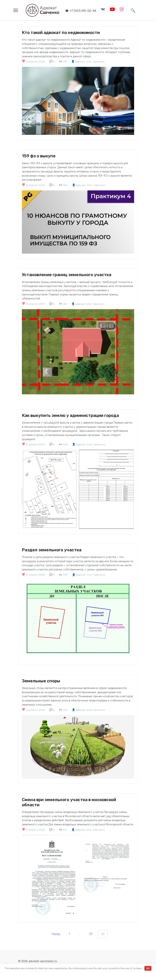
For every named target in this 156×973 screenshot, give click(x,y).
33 (90, 934)
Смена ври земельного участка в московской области (69, 802)
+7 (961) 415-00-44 (82, 11)
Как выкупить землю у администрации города (70, 415)
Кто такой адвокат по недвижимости (61, 32)
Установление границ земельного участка (66, 274)
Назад (56, 934)
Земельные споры (41, 680)
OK (147, 968)
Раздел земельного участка (51, 549)
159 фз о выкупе (39, 156)
